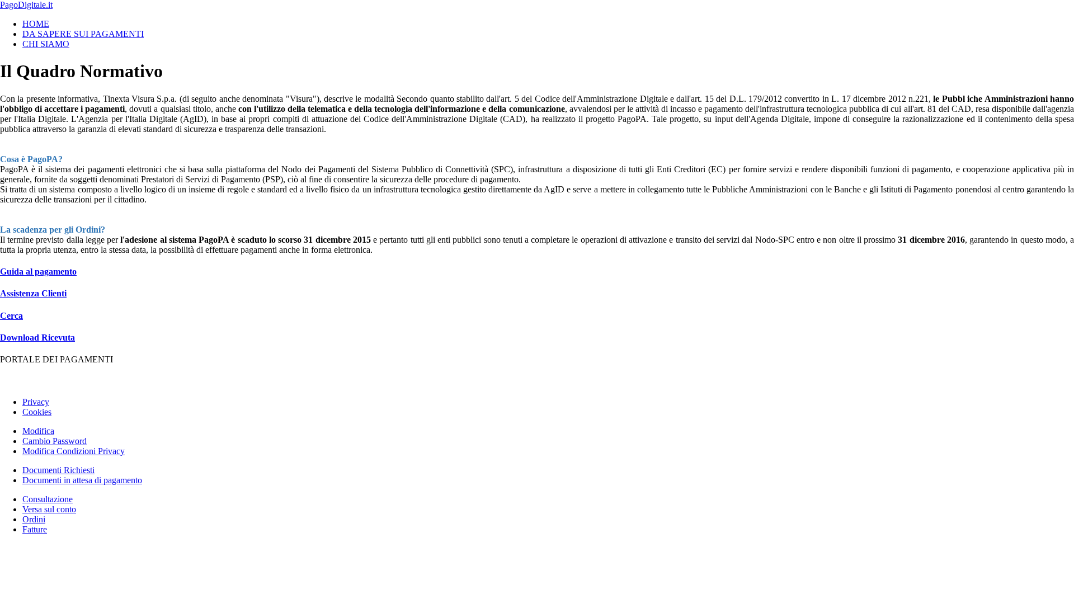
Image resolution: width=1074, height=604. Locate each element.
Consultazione (47, 499)
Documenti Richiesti (58, 470)
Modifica (38, 431)
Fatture (34, 529)
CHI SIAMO (45, 44)
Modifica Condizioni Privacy (73, 451)
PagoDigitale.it (26, 5)
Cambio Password (54, 441)
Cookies (36, 412)
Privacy (35, 402)
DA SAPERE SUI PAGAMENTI (83, 34)
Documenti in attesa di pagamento (82, 480)
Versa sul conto (49, 509)
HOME (35, 24)
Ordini (33, 519)
